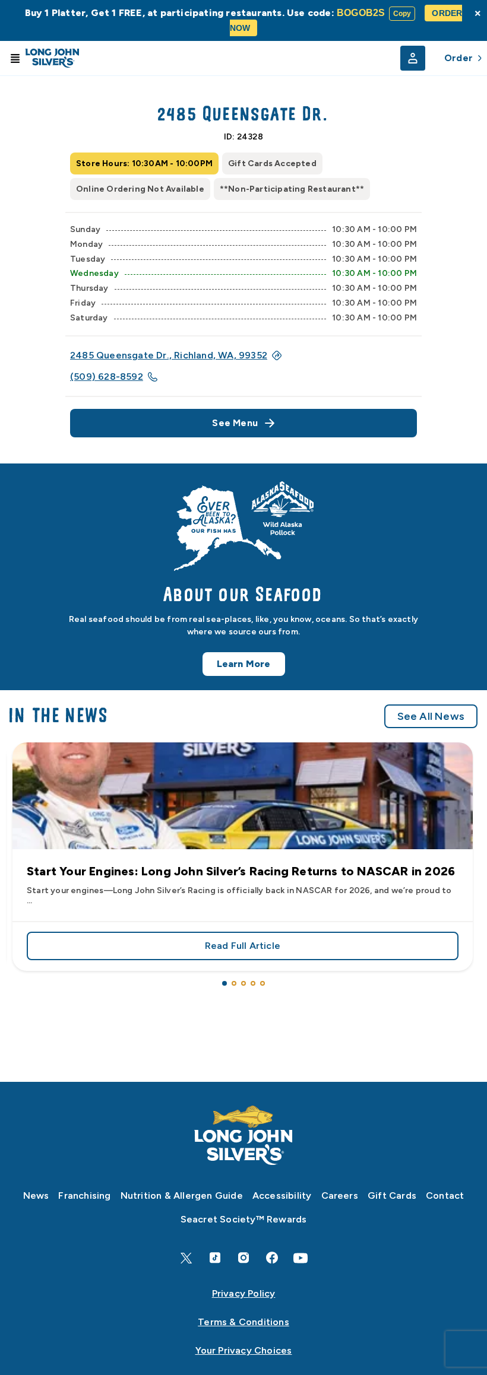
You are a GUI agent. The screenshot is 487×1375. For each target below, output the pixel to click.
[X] (186, 1258)
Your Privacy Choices (243, 1350)
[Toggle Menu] (15, 58)
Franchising (84, 1195)
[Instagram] (243, 1257)
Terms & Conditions (243, 1322)
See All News (430, 716)
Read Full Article (331, 948)
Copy (402, 13)
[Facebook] (272, 1257)
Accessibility (282, 1195)
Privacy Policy (244, 1293)
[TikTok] (215, 1257)
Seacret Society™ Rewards (244, 1219)
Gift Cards (392, 1195)
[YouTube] (300, 1258)
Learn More (244, 663)
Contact (445, 1195)
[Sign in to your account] (412, 58)
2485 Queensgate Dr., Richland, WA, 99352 (168, 355)
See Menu (235, 422)
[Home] (243, 1135)
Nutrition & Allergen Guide (182, 1195)
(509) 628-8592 (106, 376)
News (36, 1195)
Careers (339, 1195)
